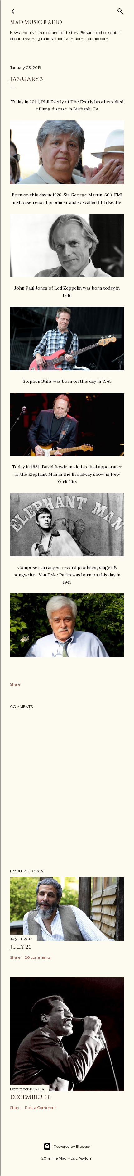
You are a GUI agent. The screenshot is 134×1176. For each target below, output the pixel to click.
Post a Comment (40, 1107)
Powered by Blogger (72, 1146)
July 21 (20, 947)
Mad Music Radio (36, 22)
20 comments (37, 957)
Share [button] (15, 684)
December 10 (30, 1097)
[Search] (120, 10)
